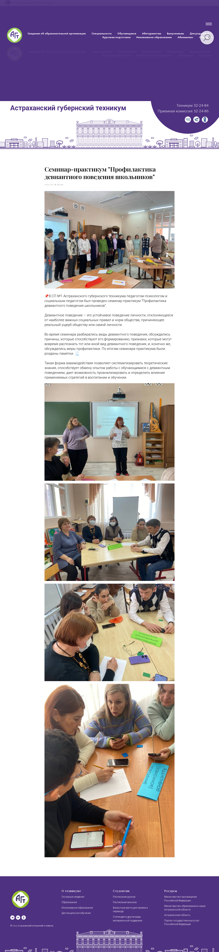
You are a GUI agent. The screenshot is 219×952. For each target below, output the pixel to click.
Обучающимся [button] (126, 33)
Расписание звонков (125, 902)
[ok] (24, 917)
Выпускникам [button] (175, 33)
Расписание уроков (124, 896)
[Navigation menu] (209, 24)
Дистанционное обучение (76, 913)
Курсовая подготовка (116, 37)
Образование (69, 902)
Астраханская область (177, 915)
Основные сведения (73, 896)
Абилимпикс (185, 37)
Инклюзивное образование (154, 37)
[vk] (18, 917)
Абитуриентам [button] (151, 33)
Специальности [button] (102, 33)
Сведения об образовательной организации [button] (57, 33)
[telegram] (12, 917)
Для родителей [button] (200, 33)
